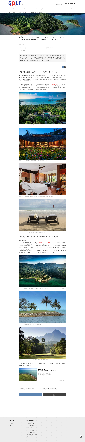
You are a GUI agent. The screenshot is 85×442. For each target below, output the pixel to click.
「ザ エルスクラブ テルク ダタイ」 (46, 242)
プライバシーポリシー (31, 430)
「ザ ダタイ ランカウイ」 (55, 84)
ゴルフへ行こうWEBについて (33, 425)
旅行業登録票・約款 (31, 432)
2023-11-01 (21, 44)
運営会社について (30, 423)
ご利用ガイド (29, 436)
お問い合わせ (29, 427)
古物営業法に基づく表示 (32, 434)
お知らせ (28, 438)
